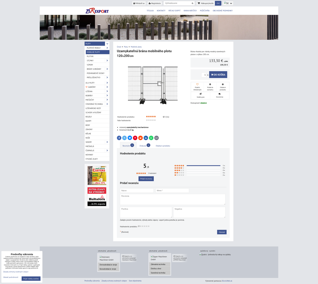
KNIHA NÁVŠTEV (190, 10)
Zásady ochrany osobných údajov (114, 280)
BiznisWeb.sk (227, 281)
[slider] (151, 117)
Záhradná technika (158, 264)
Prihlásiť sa (139, 3)
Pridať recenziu (146, 178)
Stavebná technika (158, 272)
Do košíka (219, 74)
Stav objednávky (135, 280)
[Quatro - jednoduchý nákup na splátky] (215, 255)
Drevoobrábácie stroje (108, 264)
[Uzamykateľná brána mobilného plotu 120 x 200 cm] (153, 85)
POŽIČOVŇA (205, 10)
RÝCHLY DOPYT (174, 10)
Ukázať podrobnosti (10, 277)
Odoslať (222, 232)
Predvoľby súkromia (92, 280)
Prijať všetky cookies (31, 278)
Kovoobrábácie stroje (108, 269)
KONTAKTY (161, 10)
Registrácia (156, 3)
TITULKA (150, 10)
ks (208, 75)
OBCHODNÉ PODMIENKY (223, 10)
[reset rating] (139, 226)
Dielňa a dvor (156, 268)
